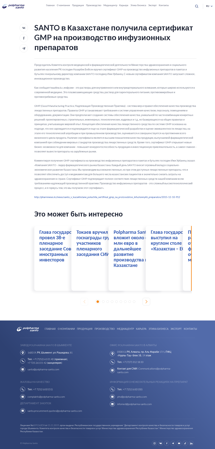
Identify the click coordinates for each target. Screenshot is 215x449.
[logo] (13, 6)
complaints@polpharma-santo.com (46, 396)
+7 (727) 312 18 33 (133, 361)
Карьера (123, 5)
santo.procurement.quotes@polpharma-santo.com (55, 410)
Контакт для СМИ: (127, 368)
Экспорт (152, 5)
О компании (63, 5)
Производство (93, 5)
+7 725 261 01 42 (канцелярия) (45, 362)
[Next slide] (146, 301)
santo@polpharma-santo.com (43, 369)
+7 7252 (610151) (43, 389)
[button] (97, 301)
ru (207, 6)
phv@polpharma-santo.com (132, 396)
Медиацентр (110, 5)
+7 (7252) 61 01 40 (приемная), (50, 359)
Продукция (78, 5)
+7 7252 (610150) (132, 389)
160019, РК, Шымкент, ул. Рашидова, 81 (50, 352)
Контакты (164, 5)
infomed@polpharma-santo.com (134, 403)
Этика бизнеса (138, 5)
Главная (50, 5)
